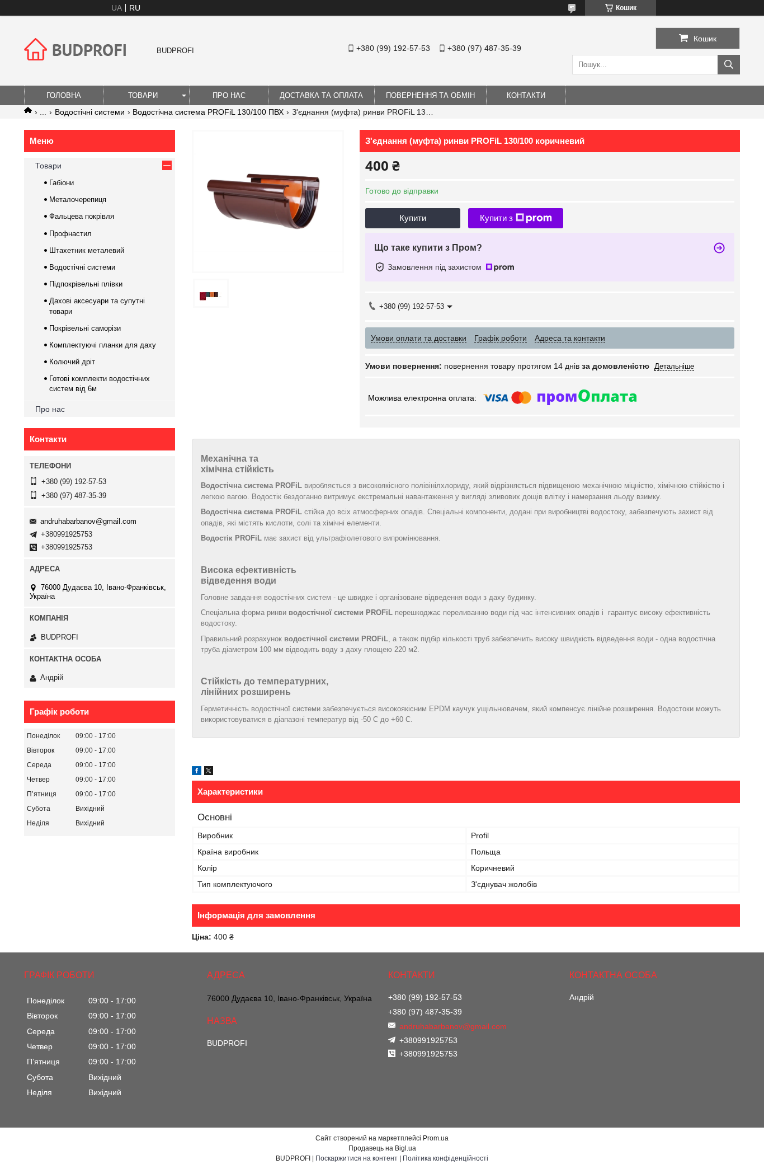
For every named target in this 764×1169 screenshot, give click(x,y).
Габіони (61, 183)
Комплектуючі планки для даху (102, 345)
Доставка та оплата (321, 95)
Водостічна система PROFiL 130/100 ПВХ (208, 111)
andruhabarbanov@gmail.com (88, 521)
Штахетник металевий (86, 250)
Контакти (526, 95)
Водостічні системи (90, 111)
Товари (143, 95)
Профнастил (70, 233)
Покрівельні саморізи (85, 328)
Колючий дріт (72, 362)
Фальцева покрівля (81, 216)
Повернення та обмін (430, 95)
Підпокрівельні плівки (85, 284)
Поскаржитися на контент (356, 1158)
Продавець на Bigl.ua (382, 1148)
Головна (63, 95)
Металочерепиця (77, 199)
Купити (412, 218)
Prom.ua (436, 1138)
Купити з (496, 218)
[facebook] (196, 772)
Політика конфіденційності (445, 1158)
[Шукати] (729, 64)
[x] (208, 772)
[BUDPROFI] (77, 69)
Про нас (229, 95)
